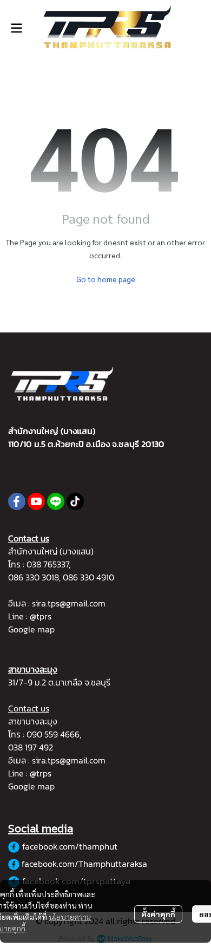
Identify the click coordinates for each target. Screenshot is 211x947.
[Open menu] (16, 28)
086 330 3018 (33, 577)
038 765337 (48, 564)
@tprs (40, 616)
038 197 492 (30, 747)
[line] (55, 501)
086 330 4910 (88, 577)
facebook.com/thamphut (69, 846)
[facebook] (16, 501)
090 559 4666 (53, 734)
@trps (40, 773)
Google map (31, 629)
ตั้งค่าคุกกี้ (158, 914)
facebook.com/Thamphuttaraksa (84, 863)
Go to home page (105, 279)
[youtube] (36, 501)
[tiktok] (75, 501)
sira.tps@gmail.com (69, 603)
